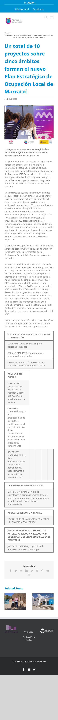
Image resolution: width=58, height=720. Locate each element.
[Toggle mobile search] (45, 17)
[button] (6, 601)
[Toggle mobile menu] (52, 17)
